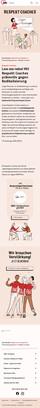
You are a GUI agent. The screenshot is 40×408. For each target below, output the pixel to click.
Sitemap (20, 402)
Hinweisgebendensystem (29, 400)
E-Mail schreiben (17, 217)
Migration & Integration (19, 58)
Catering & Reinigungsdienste (14, 378)
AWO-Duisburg (9, 354)
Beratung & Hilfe (9, 373)
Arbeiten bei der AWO (11, 383)
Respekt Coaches (23, 60)
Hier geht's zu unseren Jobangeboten (19, 268)
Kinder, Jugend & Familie (12, 363)
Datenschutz (16, 400)
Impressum (5, 400)
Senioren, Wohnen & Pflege (13, 359)
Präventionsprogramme (9, 60)
